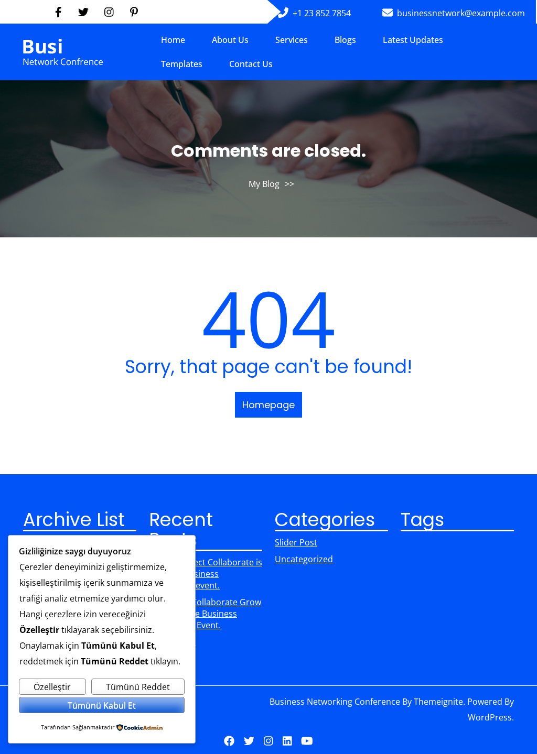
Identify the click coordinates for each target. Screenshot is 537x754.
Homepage (268, 404)
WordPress (490, 717)
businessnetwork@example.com (461, 13)
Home (173, 40)
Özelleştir (52, 687)
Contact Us (251, 64)
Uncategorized (304, 559)
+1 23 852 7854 (322, 13)
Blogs (345, 40)
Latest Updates (413, 40)
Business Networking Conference (335, 701)
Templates (181, 64)
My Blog (264, 184)
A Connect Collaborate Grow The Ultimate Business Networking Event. (205, 613)
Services (291, 40)
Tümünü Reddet (138, 687)
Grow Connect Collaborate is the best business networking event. (205, 573)
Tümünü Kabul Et (102, 705)
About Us (230, 40)
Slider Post (296, 542)
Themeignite (438, 701)
